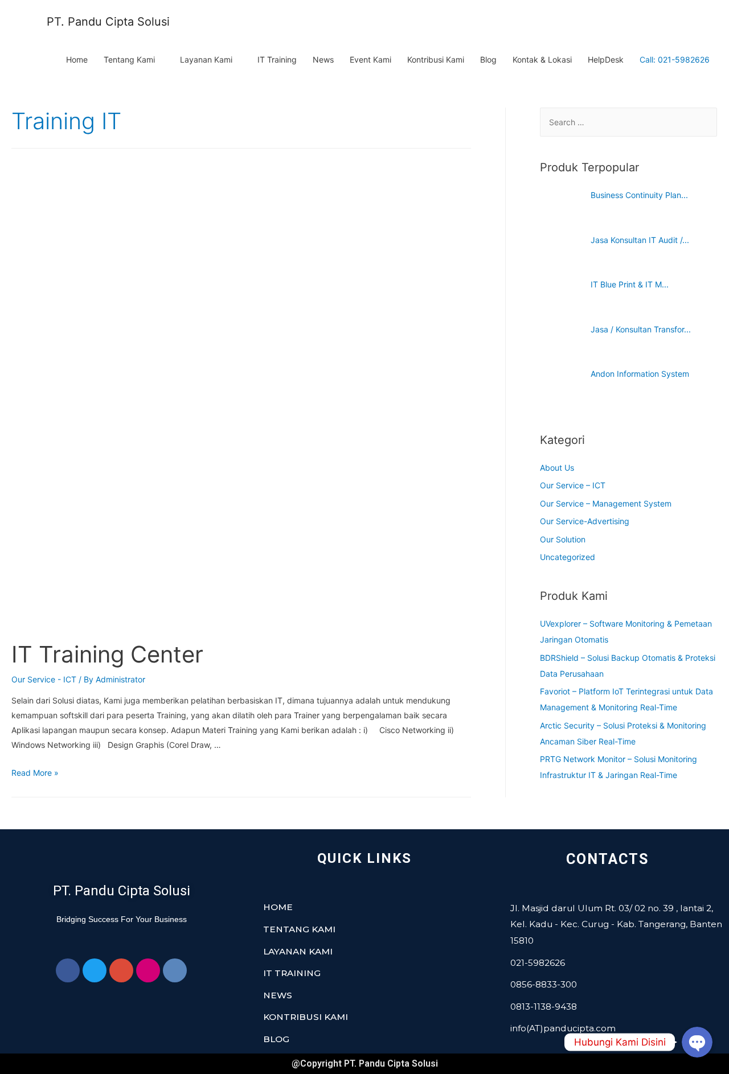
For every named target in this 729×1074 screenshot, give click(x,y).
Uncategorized (567, 557)
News (323, 59)
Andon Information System (640, 373)
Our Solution (562, 539)
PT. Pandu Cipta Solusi (108, 21)
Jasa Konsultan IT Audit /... (640, 240)
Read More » (35, 772)
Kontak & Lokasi (542, 59)
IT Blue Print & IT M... (630, 284)
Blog (488, 59)
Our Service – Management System (605, 503)
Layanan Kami (206, 59)
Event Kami (370, 59)
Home (77, 59)
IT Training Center (107, 654)
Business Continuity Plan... (639, 195)
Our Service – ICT (572, 485)
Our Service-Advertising (584, 521)
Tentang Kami (129, 59)
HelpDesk (606, 59)
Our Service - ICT (43, 679)
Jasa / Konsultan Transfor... (641, 329)
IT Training (277, 59)
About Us (557, 467)
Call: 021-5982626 (675, 59)
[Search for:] (628, 122)
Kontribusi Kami (435, 59)
